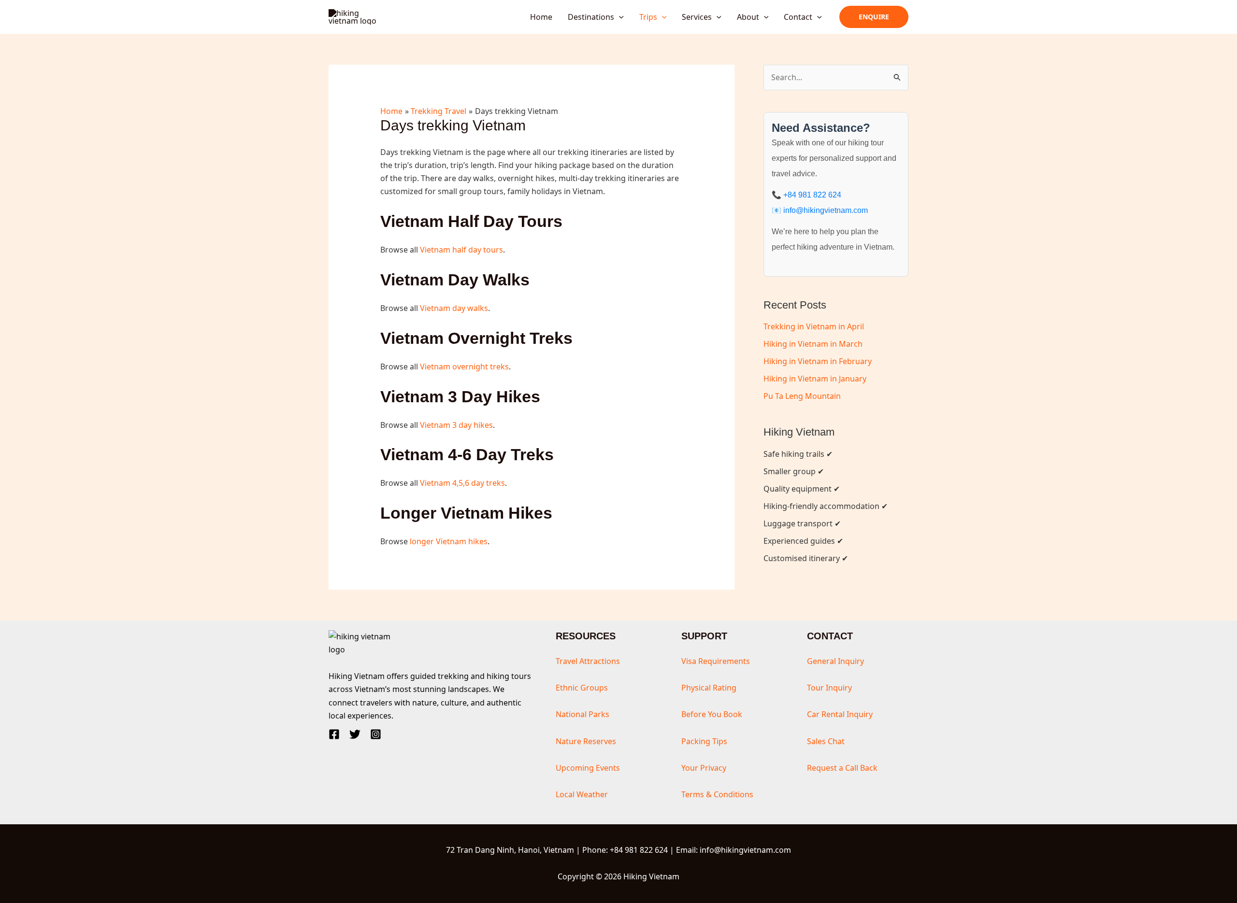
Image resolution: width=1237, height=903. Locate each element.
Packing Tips (704, 741)
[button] (619, 17)
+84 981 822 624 (812, 195)
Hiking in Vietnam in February (817, 361)
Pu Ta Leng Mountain (802, 396)
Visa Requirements (715, 661)
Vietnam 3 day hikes (456, 425)
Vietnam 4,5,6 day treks (462, 483)
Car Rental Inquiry (840, 714)
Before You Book (711, 714)
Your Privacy (703, 767)
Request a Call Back (842, 767)
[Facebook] (334, 734)
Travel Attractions (588, 661)
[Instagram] (375, 734)
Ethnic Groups (582, 687)
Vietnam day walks (454, 308)
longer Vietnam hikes (449, 541)
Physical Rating (708, 687)
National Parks (582, 714)
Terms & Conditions (717, 794)
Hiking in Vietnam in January (814, 378)
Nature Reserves (586, 741)
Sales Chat (826, 741)
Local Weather (582, 794)
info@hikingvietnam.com (825, 210)
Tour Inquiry (829, 687)
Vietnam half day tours (461, 249)
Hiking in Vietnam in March (813, 344)
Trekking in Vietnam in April (813, 326)
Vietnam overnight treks (464, 366)
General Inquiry (835, 661)
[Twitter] (354, 734)
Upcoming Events (588, 767)
